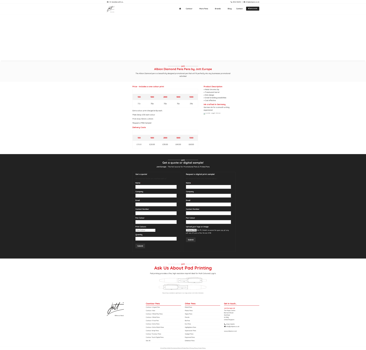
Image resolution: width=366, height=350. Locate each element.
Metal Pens (188, 307)
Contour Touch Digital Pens (155, 337)
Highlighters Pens (190, 327)
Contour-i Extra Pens (152, 324)
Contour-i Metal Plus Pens (154, 314)
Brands (218, 9)
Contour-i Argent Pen (153, 307)
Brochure (253, 8)
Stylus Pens (188, 314)
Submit (140, 246)
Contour (189, 9)
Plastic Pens (189, 310)
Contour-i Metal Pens (153, 317)
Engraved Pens (190, 337)
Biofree (187, 320)
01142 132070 (236, 2)
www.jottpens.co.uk (230, 331)
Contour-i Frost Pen (152, 320)
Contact (239, 9)
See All (148, 341)
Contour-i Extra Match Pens (155, 327)
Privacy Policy (193, 348)
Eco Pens (188, 324)
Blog (230, 9)
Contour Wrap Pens (152, 330)
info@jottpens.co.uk (252, 2)
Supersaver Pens (190, 330)
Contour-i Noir (150, 310)
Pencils (187, 317)
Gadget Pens (189, 334)
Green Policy (201, 348)
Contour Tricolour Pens (153, 334)
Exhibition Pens (190, 341)
